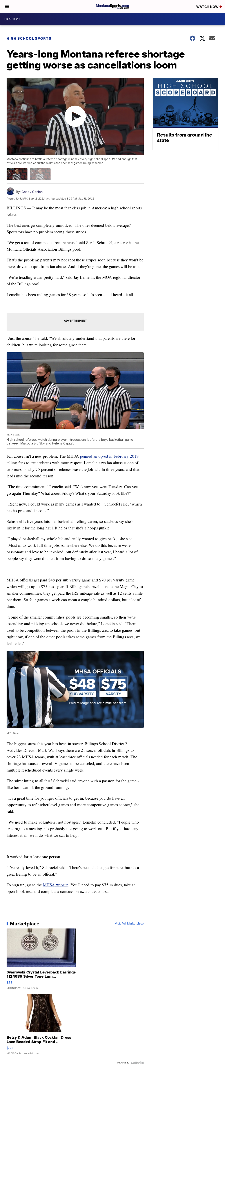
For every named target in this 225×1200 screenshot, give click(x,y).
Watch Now (208, 7)
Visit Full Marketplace (129, 923)
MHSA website (55, 884)
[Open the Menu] (6, 6)
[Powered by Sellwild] (137, 1062)
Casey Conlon (32, 192)
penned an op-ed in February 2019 (109, 456)
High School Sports (29, 38)
